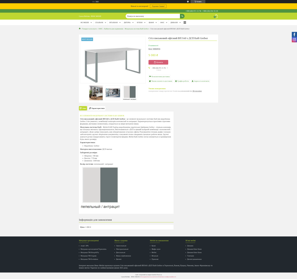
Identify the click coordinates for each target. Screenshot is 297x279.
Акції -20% (85, 246)
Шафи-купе (156, 249)
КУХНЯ (139, 22)
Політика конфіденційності (167, 277)
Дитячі (118, 259)
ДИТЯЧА (127, 22)
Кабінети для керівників (113, 29)
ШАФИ (151, 22)
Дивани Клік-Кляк (194, 249)
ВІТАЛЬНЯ (113, 22)
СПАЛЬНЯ (99, 22)
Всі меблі (85, 22)
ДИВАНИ (174, 22)
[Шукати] (182, 15)
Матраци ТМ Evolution (89, 259)
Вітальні (155, 256)
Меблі (154, 252)
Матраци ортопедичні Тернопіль (94, 249)
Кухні (154, 246)
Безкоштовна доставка (161, 76)
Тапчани (190, 256)
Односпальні (121, 246)
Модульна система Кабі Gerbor (137, 29)
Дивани (190, 246)
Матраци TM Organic (89, 256)
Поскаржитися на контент (149, 277)
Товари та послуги (89, 29)
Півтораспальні (122, 249)
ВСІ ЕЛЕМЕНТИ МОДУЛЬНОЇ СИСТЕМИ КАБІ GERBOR (102, 115)
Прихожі (155, 259)
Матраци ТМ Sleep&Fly (90, 252)
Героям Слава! (158, 6)
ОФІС (162, 22)
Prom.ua (159, 275)
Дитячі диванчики (194, 259)
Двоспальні (120, 252)
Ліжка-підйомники (123, 256)
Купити (159, 62)
